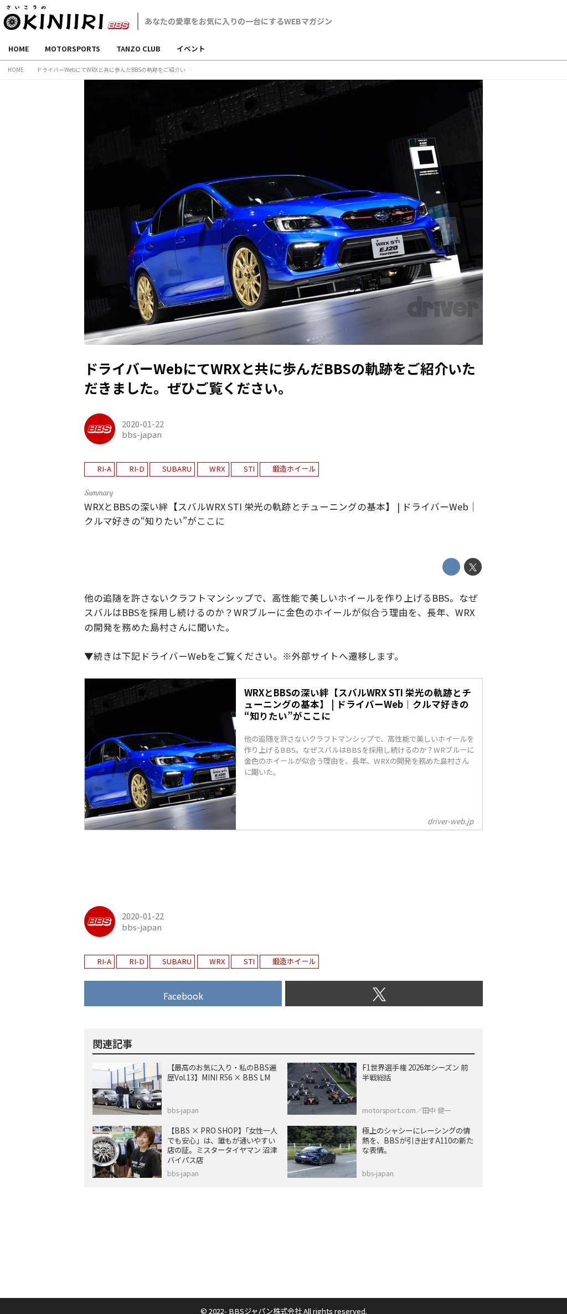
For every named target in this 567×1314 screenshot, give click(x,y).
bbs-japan (142, 434)
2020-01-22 (143, 424)
